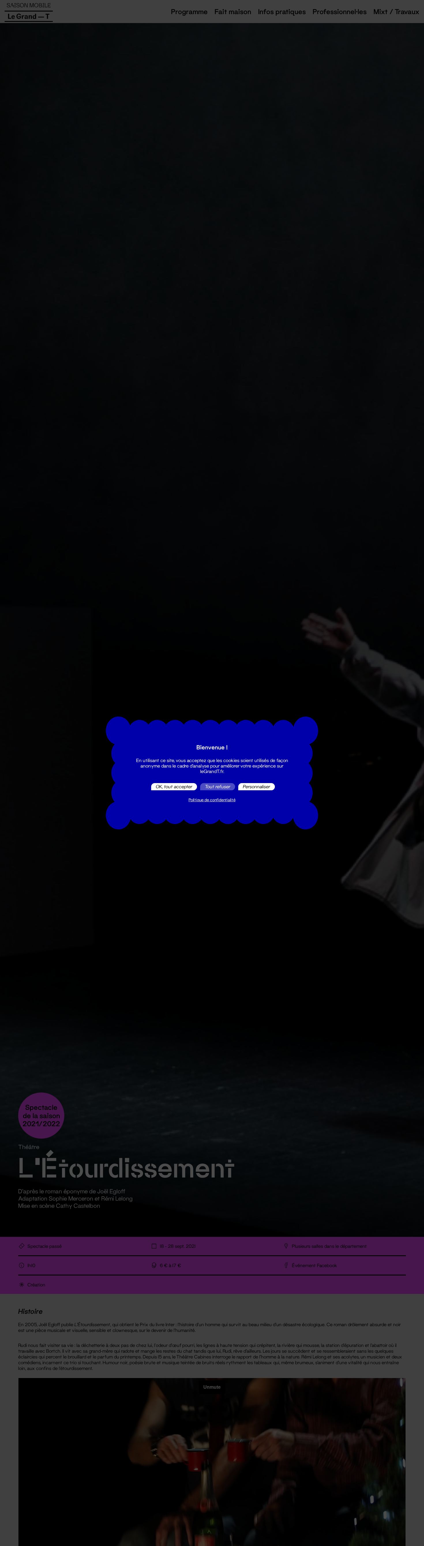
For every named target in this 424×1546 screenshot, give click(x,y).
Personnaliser (256, 786)
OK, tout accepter (174, 786)
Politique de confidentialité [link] (212, 799)
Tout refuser (217, 786)
